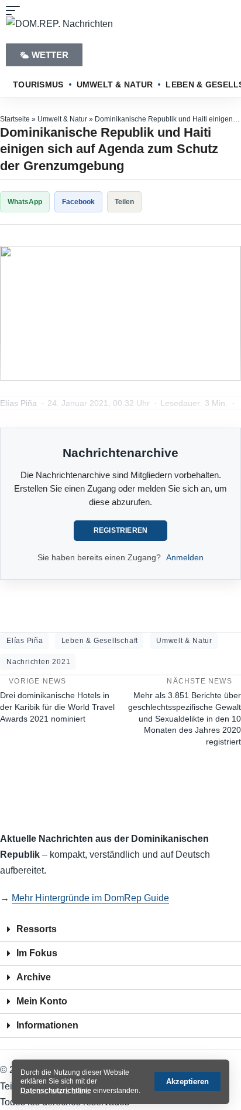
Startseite (15, 119)
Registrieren (121, 530)
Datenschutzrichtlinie (55, 1091)
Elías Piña (24, 641)
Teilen (124, 202)
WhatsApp (25, 202)
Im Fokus (36, 953)
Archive (33, 977)
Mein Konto (41, 1001)
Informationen (47, 1025)
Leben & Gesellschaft (99, 641)
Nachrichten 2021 (38, 662)
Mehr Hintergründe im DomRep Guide (90, 898)
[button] (187, 1081)
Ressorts (36, 929)
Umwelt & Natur (62, 119)
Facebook (78, 202)
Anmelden (185, 557)
